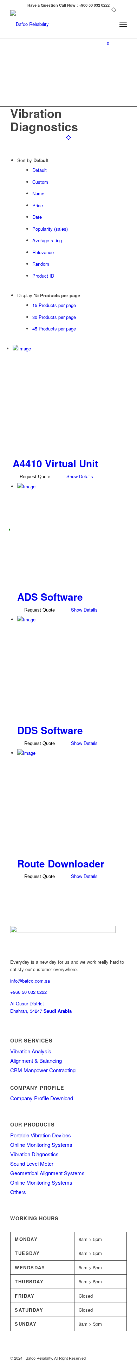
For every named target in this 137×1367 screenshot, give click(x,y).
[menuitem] (108, 24)
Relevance (43, 252)
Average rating (47, 240)
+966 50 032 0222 (28, 992)
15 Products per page (54, 305)
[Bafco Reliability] (56, 24)
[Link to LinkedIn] (121, 1358)
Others (18, 1191)
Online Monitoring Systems (41, 1144)
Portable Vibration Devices (40, 1135)
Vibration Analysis (30, 1051)
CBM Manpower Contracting (43, 1070)
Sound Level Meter (31, 1163)
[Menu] (123, 24)
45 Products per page (54, 328)
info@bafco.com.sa (30, 980)
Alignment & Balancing (36, 1060)
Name (38, 193)
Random (40, 263)
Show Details (79, 476)
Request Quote (34, 476)
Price (37, 205)
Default (39, 170)
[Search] (108, 24)
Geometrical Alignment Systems (47, 1173)
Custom (40, 182)
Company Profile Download (41, 1098)
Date (37, 217)
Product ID (43, 275)
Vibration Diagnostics (34, 1154)
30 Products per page (54, 317)
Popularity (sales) (50, 228)
